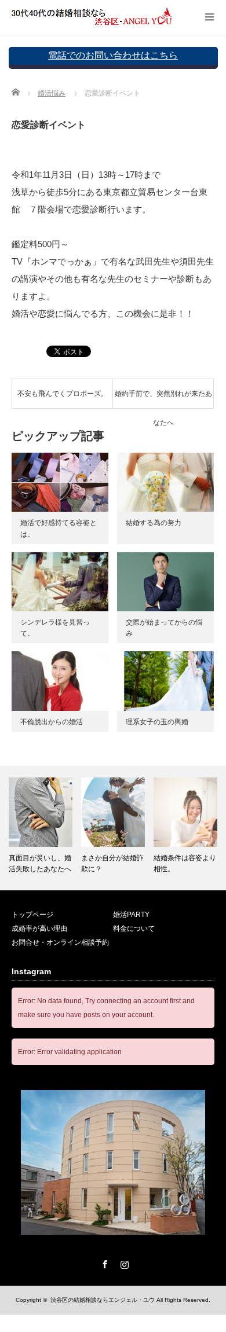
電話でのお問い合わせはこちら (113, 55)
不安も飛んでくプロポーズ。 (62, 394)
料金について (134, 928)
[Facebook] (103, 1262)
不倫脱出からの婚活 (51, 722)
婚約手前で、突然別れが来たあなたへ (163, 399)
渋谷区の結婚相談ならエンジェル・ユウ (102, 1300)
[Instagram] (123, 1262)
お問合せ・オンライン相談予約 (60, 942)
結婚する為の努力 (153, 523)
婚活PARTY (131, 915)
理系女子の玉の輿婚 (157, 722)
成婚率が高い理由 (39, 928)
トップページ (32, 915)
